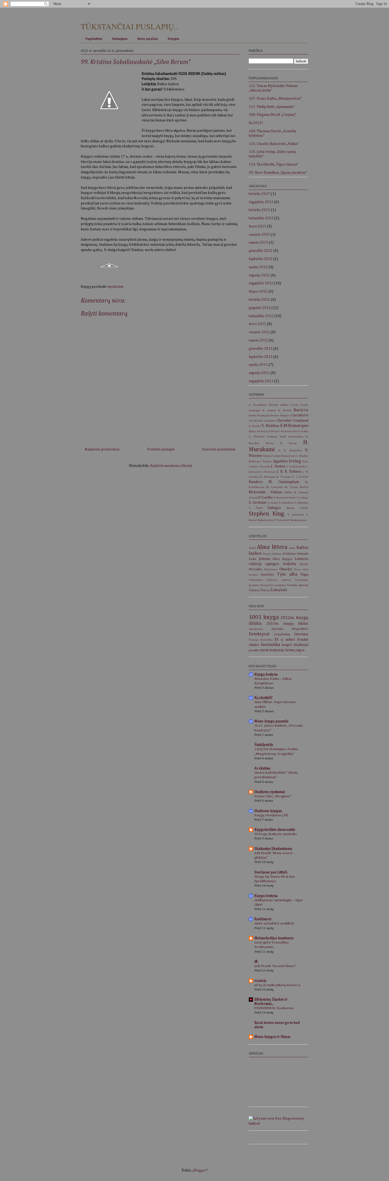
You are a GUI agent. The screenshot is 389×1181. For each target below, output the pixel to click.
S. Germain (257, 502)
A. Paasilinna (257, 404)
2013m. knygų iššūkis (287, 624)
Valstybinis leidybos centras (270, 579)
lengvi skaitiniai (295, 645)
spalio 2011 (258, 365)
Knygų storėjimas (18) (271, 815)
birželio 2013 (259, 210)
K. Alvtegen (267, 476)
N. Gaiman (301, 492)
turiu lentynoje (272, 650)
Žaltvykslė (278, 590)
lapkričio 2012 (261, 259)
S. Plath (256, 508)
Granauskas (295, 436)
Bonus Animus (272, 553)
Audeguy (254, 410)
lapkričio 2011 (261, 357)
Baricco (300, 410)
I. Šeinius (266, 461)
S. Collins (303, 497)
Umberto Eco (265, 520)
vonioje (260, 981)
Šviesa (265, 590)
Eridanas (289, 553)
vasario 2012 (259, 332)
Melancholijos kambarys (274, 938)
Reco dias (301, 569)
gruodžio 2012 (261, 251)
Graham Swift (276, 436)
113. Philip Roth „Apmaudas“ (272, 107)
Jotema (264, 559)
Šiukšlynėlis (263, 745)
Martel (304, 487)
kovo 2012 (257, 324)
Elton (274, 431)
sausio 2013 (258, 242)
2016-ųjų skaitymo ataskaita (275, 834)
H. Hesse (288, 443)
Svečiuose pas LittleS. (271, 872)
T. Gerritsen (295, 514)
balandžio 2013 (261, 218)
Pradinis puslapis (161, 449)
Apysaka (277, 629)
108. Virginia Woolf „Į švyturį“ (272, 115)
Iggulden (280, 461)
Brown (274, 415)
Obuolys (285, 569)
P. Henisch (280, 497)
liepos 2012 (258, 291)
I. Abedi (301, 455)
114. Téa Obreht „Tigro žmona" (273, 164)
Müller (288, 492)
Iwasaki (265, 466)
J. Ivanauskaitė (296, 466)
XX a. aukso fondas (291, 639)
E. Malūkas (270, 426)
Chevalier (284, 420)
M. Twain (291, 487)
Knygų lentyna (266, 674)
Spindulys (267, 574)
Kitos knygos (282, 559)
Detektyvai (259, 634)
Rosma (253, 574)
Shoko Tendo (297, 508)
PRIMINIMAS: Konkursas (273, 1008)
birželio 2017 (259, 194)
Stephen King (266, 514)
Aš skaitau (262, 768)
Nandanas (270, 569)
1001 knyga (264, 617)
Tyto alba (287, 574)
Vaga (304, 574)
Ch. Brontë (256, 420)
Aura (292, 547)
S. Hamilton (286, 502)
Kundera (256, 482)
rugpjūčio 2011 (261, 381)
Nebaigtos (120, 39)
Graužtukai (282, 634)
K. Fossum (284, 476)
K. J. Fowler (300, 476)
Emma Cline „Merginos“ (272, 796)
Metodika (255, 569)
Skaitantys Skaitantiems (273, 849)
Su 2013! (256, 123)
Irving (295, 461)
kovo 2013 (257, 226)
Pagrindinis (93, 39)
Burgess (285, 415)
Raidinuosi (262, 919)
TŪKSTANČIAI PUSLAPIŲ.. (129, 26)
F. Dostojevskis (288, 431)
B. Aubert (269, 410)
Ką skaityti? (263, 698)
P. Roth (291, 497)
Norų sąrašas (147, 39)
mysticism (115, 287)
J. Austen (278, 466)
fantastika (270, 644)
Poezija (254, 639)
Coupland (300, 420)
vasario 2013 (259, 234)
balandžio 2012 (261, 316)
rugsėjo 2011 (259, 373)
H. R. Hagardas (290, 450)
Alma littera (272, 547)
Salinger (274, 508)
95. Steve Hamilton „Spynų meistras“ (278, 173)
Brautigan (263, 415)
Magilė (304, 564)
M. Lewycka (274, 487)
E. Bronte (255, 426)
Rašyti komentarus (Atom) (171, 466)
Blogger (199, 1170)
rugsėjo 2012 (259, 275)
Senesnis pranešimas (219, 449)
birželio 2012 (259, 300)
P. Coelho (265, 497)
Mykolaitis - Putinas (265, 492)
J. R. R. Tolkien (289, 471)
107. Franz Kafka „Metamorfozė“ (275, 99)
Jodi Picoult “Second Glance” (275, 966)
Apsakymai (256, 628)
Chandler (270, 420)
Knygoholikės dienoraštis (274, 830)
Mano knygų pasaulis (271, 721)
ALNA (252, 547)
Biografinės (300, 629)
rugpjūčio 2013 (261, 202)
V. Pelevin (280, 520)
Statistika (266, 639)
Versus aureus (297, 585)
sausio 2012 (258, 340)
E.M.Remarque (294, 425)
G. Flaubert (257, 436)
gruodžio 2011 (261, 348)
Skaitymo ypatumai (269, 792)
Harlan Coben (272, 455)
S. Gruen (273, 502)
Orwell (253, 497)
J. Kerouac (269, 471)
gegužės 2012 (260, 308)
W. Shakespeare (297, 520)
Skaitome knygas (268, 811)
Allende (273, 404)
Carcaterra (299, 415)
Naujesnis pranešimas (102, 449)
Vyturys (254, 590)
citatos (254, 645)
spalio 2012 (258, 267)
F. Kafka (303, 431)
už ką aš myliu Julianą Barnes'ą (277, 985)
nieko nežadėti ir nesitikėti (274, 923)
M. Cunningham (284, 482)
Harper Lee (288, 455)
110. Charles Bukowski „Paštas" (274, 144)
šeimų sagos (295, 650)
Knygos (173, 39)
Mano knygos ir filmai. (272, 1037)
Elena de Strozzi (259, 431)
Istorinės (301, 634)
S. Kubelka (301, 502)
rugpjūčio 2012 (261, 283)
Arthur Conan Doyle (294, 404)
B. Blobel (284, 410)
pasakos (254, 650)
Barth (252, 415)
